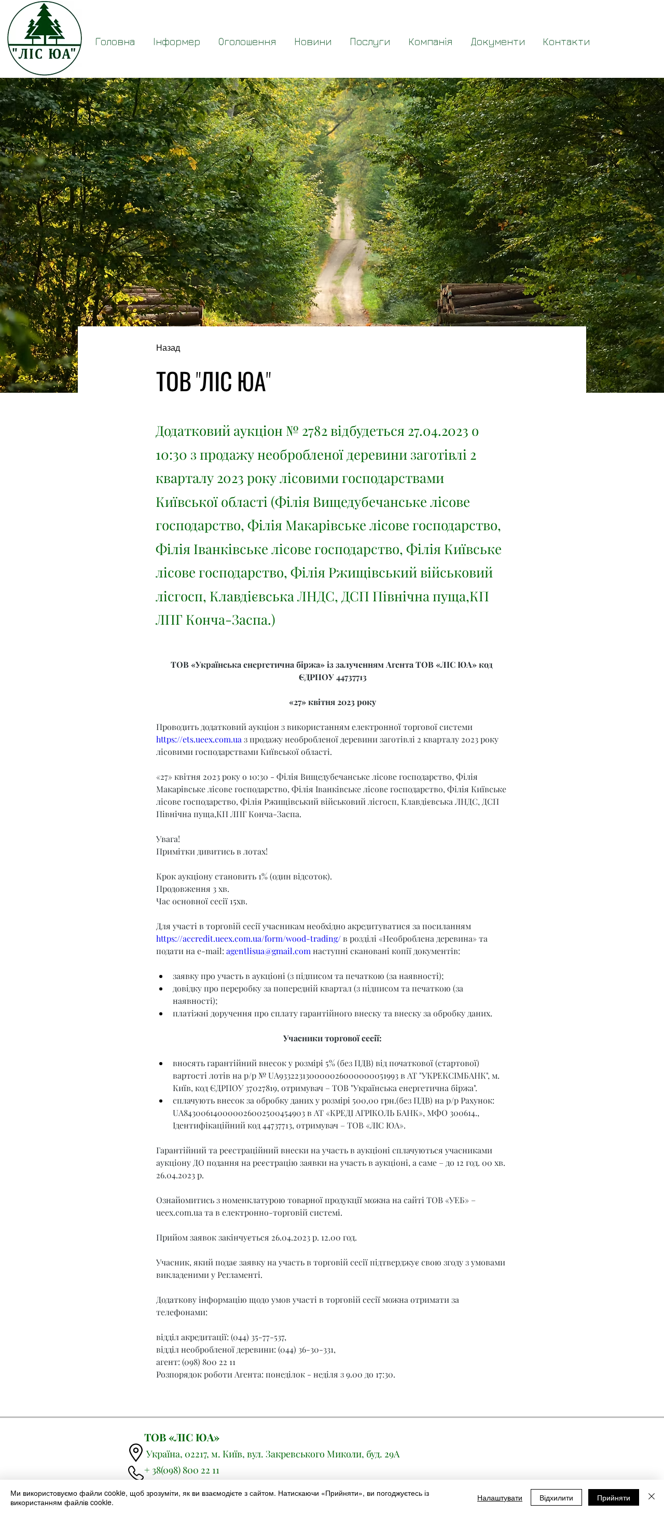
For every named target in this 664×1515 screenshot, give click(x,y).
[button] (497, 41)
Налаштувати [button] (499, 1497)
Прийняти (613, 1497)
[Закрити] (651, 1497)
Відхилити (556, 1497)
